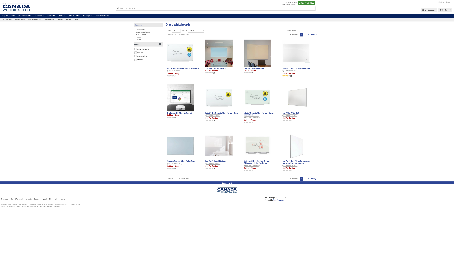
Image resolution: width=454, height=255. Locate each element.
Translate (280, 200)
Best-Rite (140, 52)
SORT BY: (185, 31)
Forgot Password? (17, 199)
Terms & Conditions (7, 206)
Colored (69, 19)
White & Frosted (50, 19)
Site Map (57, 206)
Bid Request (87, 16)
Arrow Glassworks (102, 16)
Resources (51, 16)
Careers (62, 199)
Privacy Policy (20, 206)
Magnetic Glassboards (35, 19)
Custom (60, 19)
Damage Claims (31, 206)
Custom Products (24, 16)
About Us (62, 16)
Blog (50, 199)
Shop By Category (8, 16)
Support (44, 199)
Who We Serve (74, 16)
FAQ (56, 199)
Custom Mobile (20, 19)
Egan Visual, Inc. (142, 56)
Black (76, 19)
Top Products (39, 16)
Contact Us (449, 2)
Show (170, 31)
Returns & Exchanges (45, 206)
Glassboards (7, 19)
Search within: (292, 30)
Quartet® (140, 60)
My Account (5, 199)
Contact (36, 199)
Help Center (441, 2)
